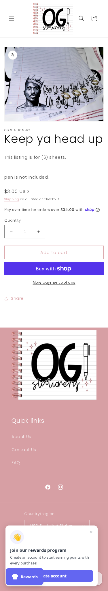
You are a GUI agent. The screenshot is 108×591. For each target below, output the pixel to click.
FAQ (16, 462)
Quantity (12, 220)
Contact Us (24, 449)
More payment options (54, 282)
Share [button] (17, 298)
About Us (21, 436)
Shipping (11, 199)
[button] (11, 18)
